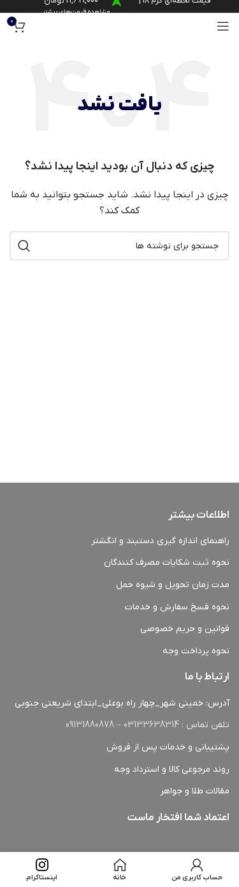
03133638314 (151, 725)
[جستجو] (24, 245)
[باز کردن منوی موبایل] (223, 26)
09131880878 (90, 725)
